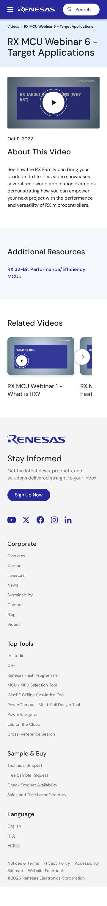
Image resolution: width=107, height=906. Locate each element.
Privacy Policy (57, 863)
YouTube (11, 520)
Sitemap (15, 870)
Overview (16, 555)
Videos (13, 26)
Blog (11, 614)
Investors (16, 575)
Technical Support (24, 765)
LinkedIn (68, 520)
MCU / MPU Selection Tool (32, 685)
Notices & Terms (23, 863)
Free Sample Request (27, 775)
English (14, 826)
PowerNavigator (22, 714)
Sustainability (20, 595)
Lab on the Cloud (23, 724)
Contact (15, 604)
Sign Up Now (29, 495)
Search (81, 9)
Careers (15, 565)
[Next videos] (82, 357)
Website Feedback (46, 870)
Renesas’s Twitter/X (26, 520)
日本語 (13, 845)
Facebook (40, 520)
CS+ (11, 665)
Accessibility (87, 863)
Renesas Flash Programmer (33, 675)
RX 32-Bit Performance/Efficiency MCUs (46, 273)
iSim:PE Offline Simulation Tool (35, 694)
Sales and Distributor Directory (37, 794)
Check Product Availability (32, 785)
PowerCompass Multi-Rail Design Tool (43, 704)
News (12, 585)
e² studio (15, 655)
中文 (11, 835)
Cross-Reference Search (31, 734)
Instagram (54, 520)
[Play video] (53, 102)
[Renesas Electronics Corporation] (36, 9)
